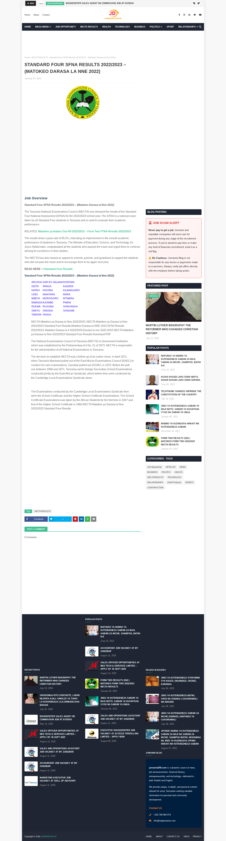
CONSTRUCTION (155, 487)
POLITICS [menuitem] (155, 27)
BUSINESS (152, 472)
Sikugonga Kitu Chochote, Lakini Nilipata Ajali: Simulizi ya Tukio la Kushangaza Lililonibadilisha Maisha (60, 700)
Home (27, 15)
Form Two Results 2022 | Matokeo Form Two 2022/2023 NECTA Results (178, 441)
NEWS (183, 467)
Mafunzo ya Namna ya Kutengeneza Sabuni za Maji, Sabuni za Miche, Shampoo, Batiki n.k (181, 361)
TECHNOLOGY (174, 477)
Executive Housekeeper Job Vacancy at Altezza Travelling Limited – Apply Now (119, 733)
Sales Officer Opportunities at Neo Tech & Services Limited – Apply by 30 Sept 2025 (59, 733)
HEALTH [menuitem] (106, 27)
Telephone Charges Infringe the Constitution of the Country (181, 393)
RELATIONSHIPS (155, 482)
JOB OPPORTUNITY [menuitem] (65, 27)
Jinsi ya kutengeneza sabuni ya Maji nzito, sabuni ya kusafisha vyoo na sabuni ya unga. (180, 409)
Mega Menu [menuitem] (42, 27)
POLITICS (166, 472)
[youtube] (200, 15)
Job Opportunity (154, 467)
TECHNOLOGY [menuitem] (122, 27)
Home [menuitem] (27, 27)
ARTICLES (171, 467)
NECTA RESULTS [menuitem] (89, 27)
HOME (149, 836)
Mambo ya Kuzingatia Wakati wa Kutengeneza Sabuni (180, 425)
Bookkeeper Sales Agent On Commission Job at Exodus (100, 3)
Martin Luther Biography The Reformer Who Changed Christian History (172, 329)
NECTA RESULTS (40, 57)
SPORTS (189, 482)
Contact (46, 15)
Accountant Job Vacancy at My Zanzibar (58, 765)
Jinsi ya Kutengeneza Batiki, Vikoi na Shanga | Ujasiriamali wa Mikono (179, 698)
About (36, 15)
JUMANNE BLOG (49, 836)
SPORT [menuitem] (170, 27)
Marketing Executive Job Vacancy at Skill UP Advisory (58, 779)
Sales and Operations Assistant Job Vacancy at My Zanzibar (60, 750)
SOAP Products (174, 482)
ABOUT (159, 836)
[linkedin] (189, 15)
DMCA (187, 836)
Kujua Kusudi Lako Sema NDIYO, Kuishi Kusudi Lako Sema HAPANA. (181, 378)
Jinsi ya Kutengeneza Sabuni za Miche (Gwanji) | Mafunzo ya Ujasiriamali (180, 716)
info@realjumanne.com (165, 820)
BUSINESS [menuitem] (139, 27)
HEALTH (178, 472)
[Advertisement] (113, 43)
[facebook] (179, 15)
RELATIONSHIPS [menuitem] (187, 27)
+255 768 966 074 (162, 814)
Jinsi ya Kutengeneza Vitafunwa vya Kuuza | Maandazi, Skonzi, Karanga (180, 680)
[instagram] (184, 15)
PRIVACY (197, 836)
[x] (195, 15)
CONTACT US (173, 836)
